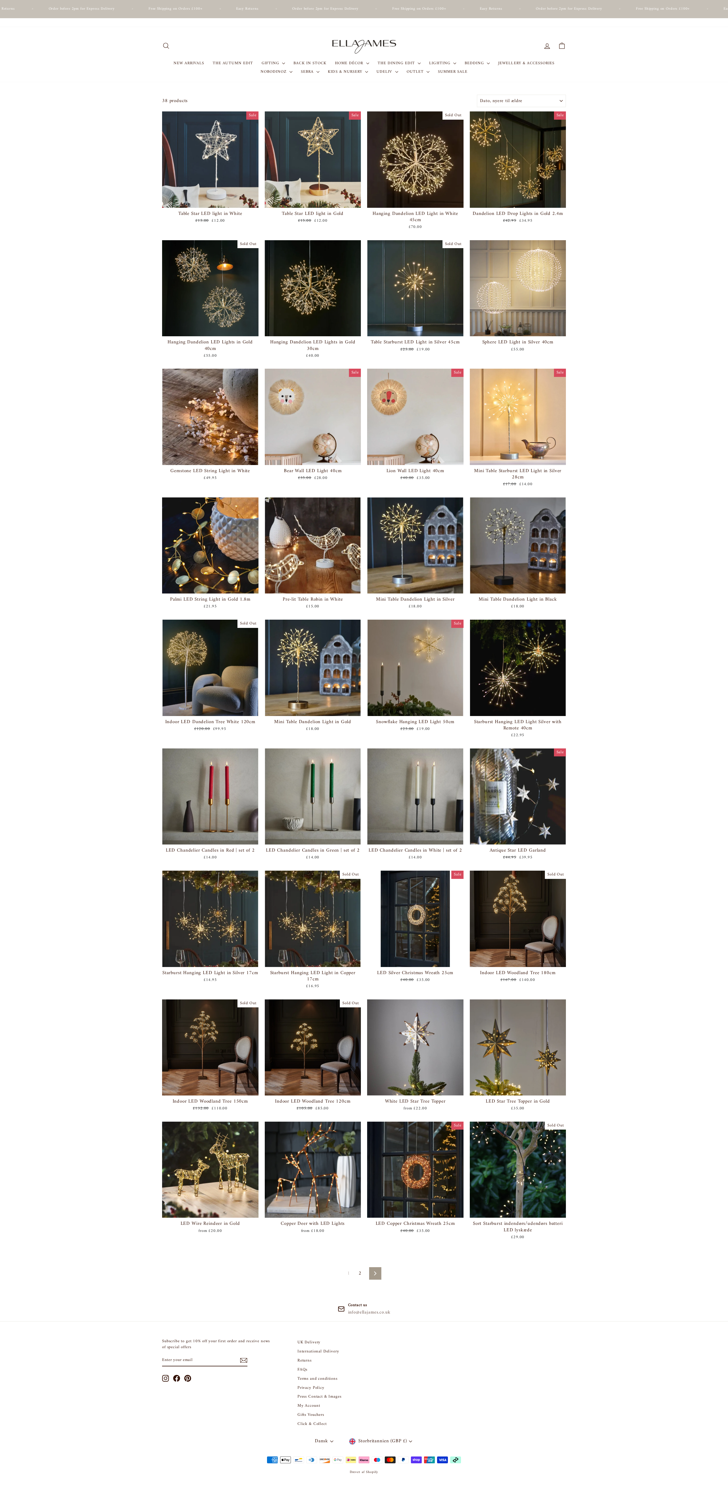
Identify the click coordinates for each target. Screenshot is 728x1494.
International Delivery (318, 1351)
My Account (308, 1405)
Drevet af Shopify (364, 1472)
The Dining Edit (397, 63)
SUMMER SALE (453, 71)
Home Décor (350, 63)
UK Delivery (308, 1342)
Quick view (210, 201)
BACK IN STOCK (309, 63)
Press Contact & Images (319, 1396)
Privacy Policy (310, 1387)
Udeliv (385, 71)
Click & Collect (312, 1423)
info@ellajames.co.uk (369, 1312)
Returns (304, 1360)
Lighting (440, 63)
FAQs (302, 1369)
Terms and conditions (317, 1378)
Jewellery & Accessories (526, 63)
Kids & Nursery (346, 71)
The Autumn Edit (233, 63)
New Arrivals (188, 63)
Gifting (271, 63)
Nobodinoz (274, 71)
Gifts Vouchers (310, 1414)
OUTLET (416, 71)
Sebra (308, 71)
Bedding (475, 63)
